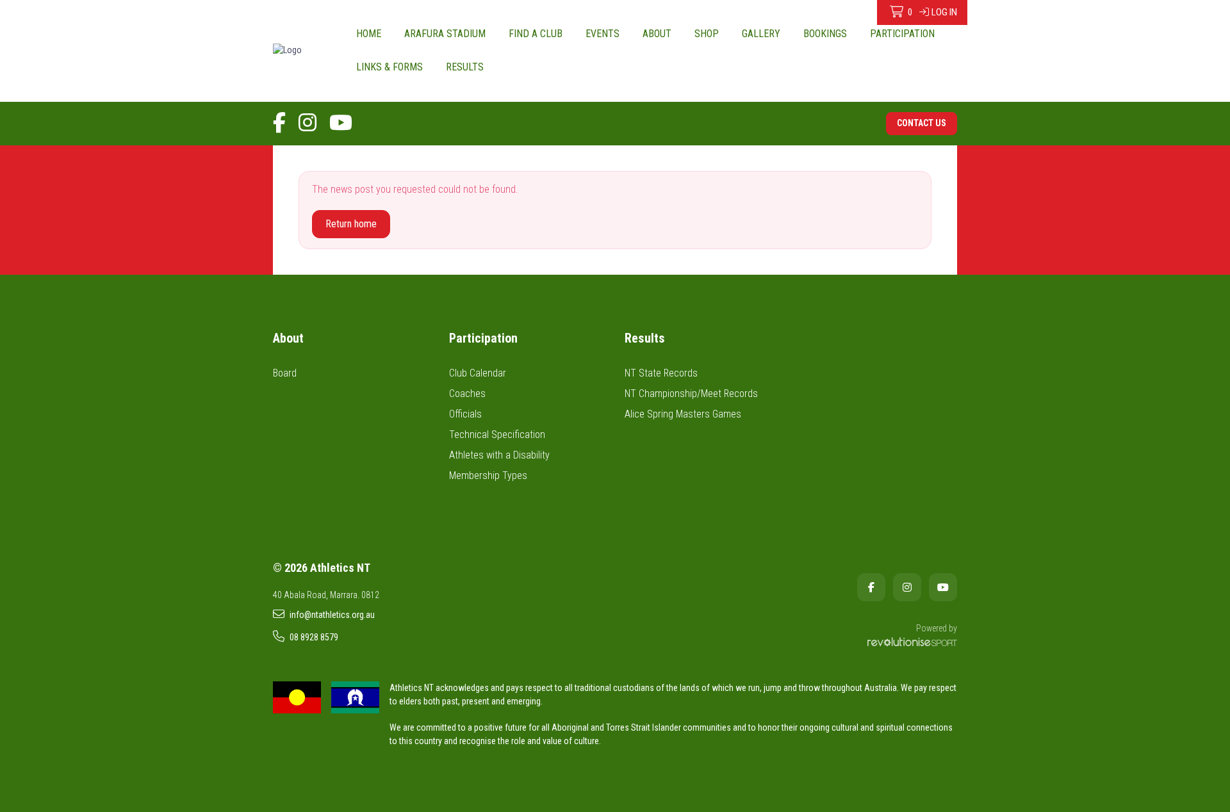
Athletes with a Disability (499, 455)
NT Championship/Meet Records (691, 393)
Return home (351, 224)
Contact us (921, 123)
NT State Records (661, 373)
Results (465, 67)
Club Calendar (477, 373)
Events (602, 34)
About (657, 34)
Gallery (761, 34)
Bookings (825, 34)
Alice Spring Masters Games (683, 414)
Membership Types (488, 475)
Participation (902, 34)
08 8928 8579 (314, 637)
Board (285, 373)
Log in (944, 12)
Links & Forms (389, 67)
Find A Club (535, 34)
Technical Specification (497, 434)
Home (368, 34)
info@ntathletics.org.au (332, 615)
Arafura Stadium (445, 34)
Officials (465, 414)
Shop (706, 34)
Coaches (467, 393)
